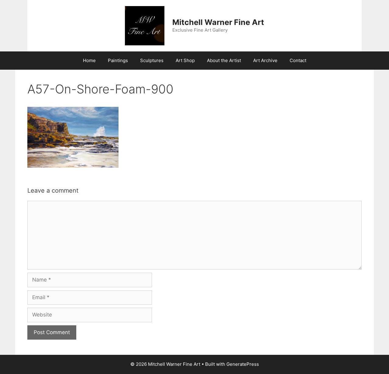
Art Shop (185, 60)
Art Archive (265, 60)
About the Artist (224, 60)
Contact (298, 60)
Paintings (118, 60)
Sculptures (152, 60)
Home (89, 60)
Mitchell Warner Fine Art (218, 22)
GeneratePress (242, 364)
